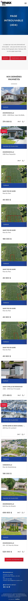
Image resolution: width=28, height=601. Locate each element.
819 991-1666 (9, 579)
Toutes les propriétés (14, 559)
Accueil (5, 58)
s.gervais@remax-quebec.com (14, 580)
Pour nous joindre (18, 58)
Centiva (17, 599)
